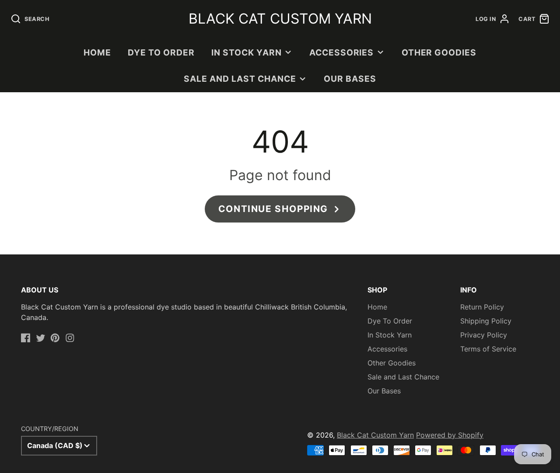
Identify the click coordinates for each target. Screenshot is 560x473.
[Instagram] (70, 338)
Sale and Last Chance (240, 78)
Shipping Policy (485, 320)
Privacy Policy (483, 334)
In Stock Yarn (246, 52)
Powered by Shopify (449, 435)
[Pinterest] (55, 338)
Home (97, 52)
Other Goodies (439, 52)
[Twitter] (41, 338)
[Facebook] (26, 338)
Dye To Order (161, 52)
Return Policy (482, 307)
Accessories (341, 52)
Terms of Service (488, 348)
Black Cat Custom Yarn (375, 435)
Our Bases (350, 78)
